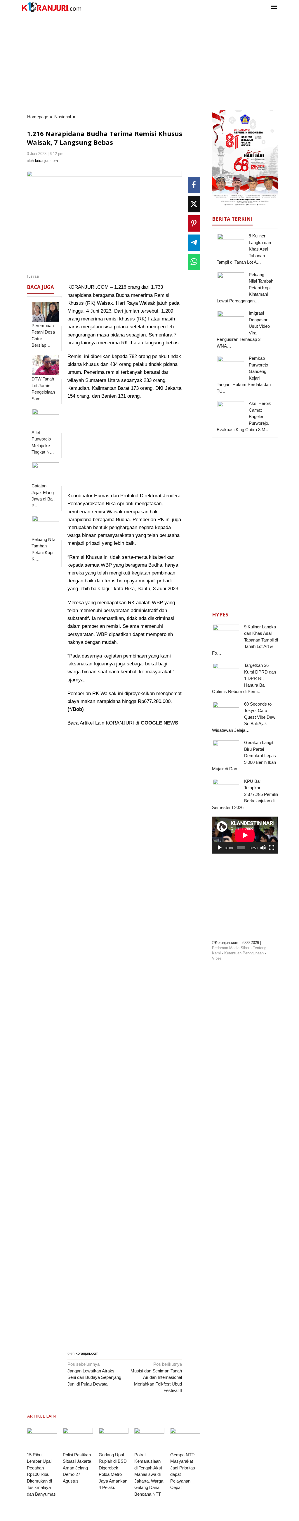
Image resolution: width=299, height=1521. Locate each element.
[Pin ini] (194, 223)
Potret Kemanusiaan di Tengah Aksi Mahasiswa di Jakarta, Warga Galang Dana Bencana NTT (148, 1474)
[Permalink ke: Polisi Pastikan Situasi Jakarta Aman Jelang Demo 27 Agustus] (78, 1439)
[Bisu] (263, 848)
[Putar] (219, 848)
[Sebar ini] (194, 185)
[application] (245, 835)
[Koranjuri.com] (51, 7)
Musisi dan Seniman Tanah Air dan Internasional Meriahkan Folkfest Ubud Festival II (156, 1377)
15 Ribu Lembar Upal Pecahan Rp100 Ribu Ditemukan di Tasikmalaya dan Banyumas (41, 1474)
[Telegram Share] (194, 243)
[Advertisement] (149, 61)
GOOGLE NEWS (159, 723)
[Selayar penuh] (271, 848)
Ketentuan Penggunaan (244, 953)
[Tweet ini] (194, 204)
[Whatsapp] (194, 262)
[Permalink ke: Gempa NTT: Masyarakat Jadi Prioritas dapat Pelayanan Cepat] (185, 1439)
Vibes (217, 958)
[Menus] (274, 7)
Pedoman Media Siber (230, 948)
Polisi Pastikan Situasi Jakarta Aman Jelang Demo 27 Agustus (77, 1467)
